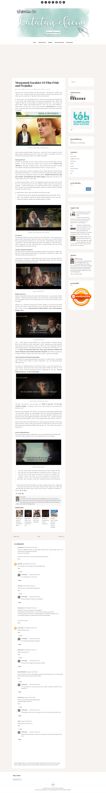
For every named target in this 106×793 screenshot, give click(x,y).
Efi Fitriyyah (24, 575)
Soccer (72, 171)
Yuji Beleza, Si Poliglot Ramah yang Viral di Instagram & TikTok (83, 226)
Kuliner (72, 164)
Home (34, 42)
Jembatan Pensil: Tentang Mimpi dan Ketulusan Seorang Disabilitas (54, 523)
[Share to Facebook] (23, 493)
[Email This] (18, 493)
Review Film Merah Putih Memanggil (36, 520)
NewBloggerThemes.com (57, 790)
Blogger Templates (67, 790)
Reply (19, 559)
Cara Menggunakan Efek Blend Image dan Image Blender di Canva (83, 213)
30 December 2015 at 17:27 (30, 650)
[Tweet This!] (20, 491)
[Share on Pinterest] (24, 491)
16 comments (47, 89)
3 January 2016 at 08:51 (26, 721)
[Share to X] (21, 493)
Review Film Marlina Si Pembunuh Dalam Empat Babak (19, 522)
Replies (20, 572)
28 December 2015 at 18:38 (30, 547)
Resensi (50, 42)
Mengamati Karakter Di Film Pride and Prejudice (37, 84)
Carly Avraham (24, 621)
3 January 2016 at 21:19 (34, 597)
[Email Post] (16, 493)
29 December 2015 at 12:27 (30, 608)
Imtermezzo (73, 161)
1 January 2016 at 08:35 (32, 672)
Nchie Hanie (21, 650)
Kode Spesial (69, 42)
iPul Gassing (21, 697)
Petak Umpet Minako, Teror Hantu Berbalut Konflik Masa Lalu (28, 522)
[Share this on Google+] (22, 491)
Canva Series (73, 156)
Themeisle (41, 790)
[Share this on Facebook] (19, 491)
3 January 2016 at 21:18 (34, 575)
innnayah (20, 586)
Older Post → (62, 537)
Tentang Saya (42, 42)
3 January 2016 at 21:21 (34, 710)
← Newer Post (15, 537)
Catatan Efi (52, 788)
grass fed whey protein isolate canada (39, 557)
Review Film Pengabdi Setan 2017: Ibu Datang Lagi (45, 521)
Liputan (72, 166)
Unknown (20, 564)
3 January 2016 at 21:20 (34, 684)
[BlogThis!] (20, 493)
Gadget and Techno (75, 159)
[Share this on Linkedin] (26, 491)
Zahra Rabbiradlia (22, 672)
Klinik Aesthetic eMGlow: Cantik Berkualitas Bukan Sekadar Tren (83, 237)
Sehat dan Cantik (74, 169)
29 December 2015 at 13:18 (30, 628)
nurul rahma (21, 628)
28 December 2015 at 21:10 (29, 586)
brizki (19, 721)
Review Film (38, 89)
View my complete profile (76, 274)
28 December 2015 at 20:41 (29, 564)
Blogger (61, 788)
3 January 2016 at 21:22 (34, 732)
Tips (71, 173)
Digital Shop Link (59, 42)
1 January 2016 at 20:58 (29, 697)
